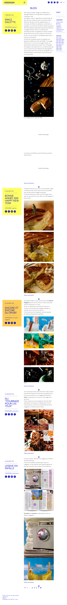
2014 (63, 42)
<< (25, 588)
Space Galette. (10, 21)
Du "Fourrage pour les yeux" (12, 403)
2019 (57, 41)
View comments (29, 183)
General (15, 27)
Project (62, 29)
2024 (57, 38)
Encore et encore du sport (11, 310)
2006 (57, 48)
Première (27, 513)
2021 (60, 39)
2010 (57, 45)
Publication (16, 411)
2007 (60, 47)
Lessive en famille (11, 467)
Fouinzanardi (11, 599)
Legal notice (5, 596)
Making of (58, 28)
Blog (33, 8)
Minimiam (9, 2)
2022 (57, 39)
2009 (60, 45)
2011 (62, 44)
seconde (34, 513)
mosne (16, 599)
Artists (57, 22)
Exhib (61, 22)
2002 (60, 50)
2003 (57, 50)
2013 (57, 44)
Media (57, 29)
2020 (63, 39)
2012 (60, 44)
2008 (57, 47)
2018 (60, 41)
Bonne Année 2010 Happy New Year (12, 200)
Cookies (4, 598)
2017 (62, 41)
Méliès (44, 41)
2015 (60, 42)
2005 (60, 48)
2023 (60, 38)
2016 (57, 42)
